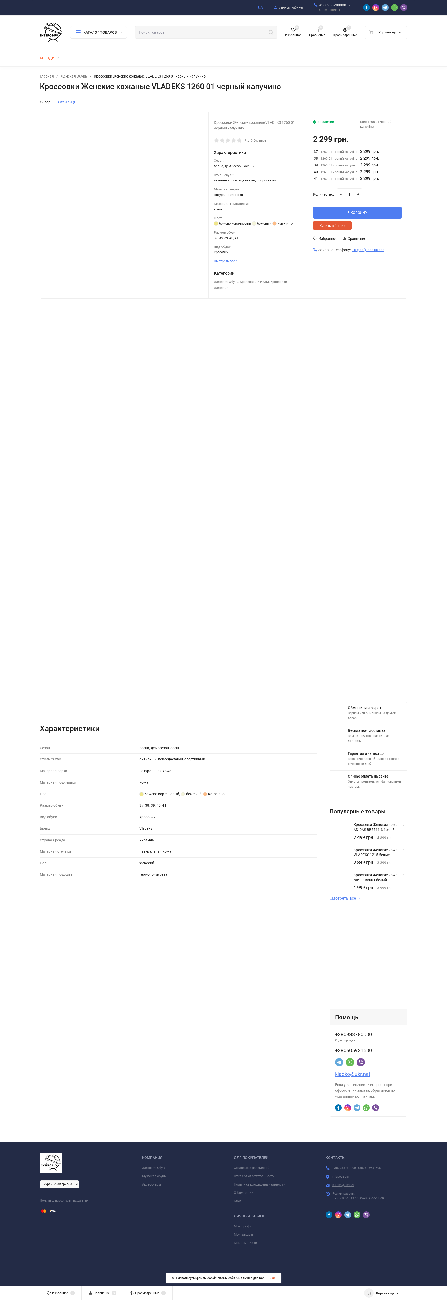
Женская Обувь (74, 76)
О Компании (244, 1193)
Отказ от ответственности (254, 1176)
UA (260, 7)
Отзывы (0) (68, 102)
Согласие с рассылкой (252, 1168)
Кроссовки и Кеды (254, 282)
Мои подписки (245, 1243)
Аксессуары (151, 1184)
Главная (47, 76)
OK (272, 1278)
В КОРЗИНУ (357, 213)
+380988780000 (332, 5)
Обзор (45, 102)
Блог (237, 1201)
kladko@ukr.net (352, 1074)
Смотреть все (343, 898)
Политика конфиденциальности (259, 1184)
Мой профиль (244, 1226)
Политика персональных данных (64, 1200)
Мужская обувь (154, 1176)
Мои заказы (243, 1234)
